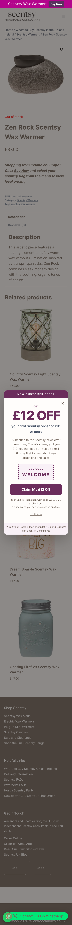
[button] (38, 916)
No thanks (36, 514)
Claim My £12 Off (36, 489)
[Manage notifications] (9, 916)
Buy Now (56, 4)
